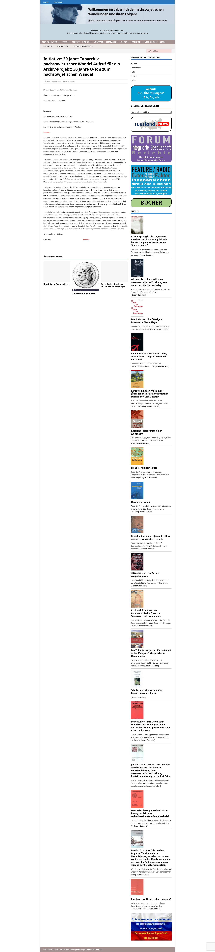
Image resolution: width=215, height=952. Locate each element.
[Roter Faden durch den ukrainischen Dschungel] (114, 271)
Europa (134, 63)
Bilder (124, 42)
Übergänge (150, 42)
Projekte (136, 42)
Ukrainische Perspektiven (56, 284)
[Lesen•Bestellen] (147, 255)
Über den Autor (49, 42)
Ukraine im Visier (140, 501)
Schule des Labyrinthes (82, 46)
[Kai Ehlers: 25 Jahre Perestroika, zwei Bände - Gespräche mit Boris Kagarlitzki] (151, 342)
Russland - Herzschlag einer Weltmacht (146, 432)
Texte (75, 42)
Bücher (85, 42)
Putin (133, 72)
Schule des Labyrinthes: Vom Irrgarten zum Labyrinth (147, 692)
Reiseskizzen (47, 46)
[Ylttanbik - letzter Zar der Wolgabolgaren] (151, 561)
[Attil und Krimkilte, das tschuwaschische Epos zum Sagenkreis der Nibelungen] (151, 599)
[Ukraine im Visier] (151, 490)
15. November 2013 (54, 81)
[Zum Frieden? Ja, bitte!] (85, 276)
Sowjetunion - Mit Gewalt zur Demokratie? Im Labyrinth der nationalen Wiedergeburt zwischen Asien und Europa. (150, 726)
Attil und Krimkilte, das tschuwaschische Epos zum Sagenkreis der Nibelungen (146, 613)
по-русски (58, 2)
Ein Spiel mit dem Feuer (144, 467)
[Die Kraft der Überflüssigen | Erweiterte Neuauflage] (151, 308)
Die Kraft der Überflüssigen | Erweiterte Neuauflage (147, 321)
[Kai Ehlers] (107, 22)
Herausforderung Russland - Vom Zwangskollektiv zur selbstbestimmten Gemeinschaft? (150, 813)
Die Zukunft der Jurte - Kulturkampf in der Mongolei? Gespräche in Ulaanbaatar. (151, 653)
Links (162, 42)
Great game (136, 68)
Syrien (133, 80)
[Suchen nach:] (159, 51)
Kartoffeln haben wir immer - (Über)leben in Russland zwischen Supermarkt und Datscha (149, 393)
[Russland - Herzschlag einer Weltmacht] (151, 419)
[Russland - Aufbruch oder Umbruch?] (151, 887)
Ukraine (134, 76)
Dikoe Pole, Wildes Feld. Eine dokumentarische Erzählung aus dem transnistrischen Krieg (149, 282)
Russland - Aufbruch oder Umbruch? (151, 899)
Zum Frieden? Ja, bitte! (83, 293)
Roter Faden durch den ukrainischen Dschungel (113, 285)
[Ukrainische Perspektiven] (56, 271)
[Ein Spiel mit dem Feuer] (151, 456)
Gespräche (111, 42)
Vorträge (98, 42)
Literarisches (62, 46)
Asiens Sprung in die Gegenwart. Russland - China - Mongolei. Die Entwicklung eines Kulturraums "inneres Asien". (149, 241)
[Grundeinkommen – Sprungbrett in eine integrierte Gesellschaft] (151, 524)
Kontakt (46, 2)
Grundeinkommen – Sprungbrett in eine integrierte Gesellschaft (150, 537)
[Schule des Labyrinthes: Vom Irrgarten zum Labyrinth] (151, 679)
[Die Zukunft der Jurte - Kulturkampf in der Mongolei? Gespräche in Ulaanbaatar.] (151, 639)
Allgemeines (70, 81)
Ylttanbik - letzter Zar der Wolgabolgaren (145, 574)
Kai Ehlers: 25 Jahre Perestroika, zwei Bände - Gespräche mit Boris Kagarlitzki (150, 356)
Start (64, 42)
